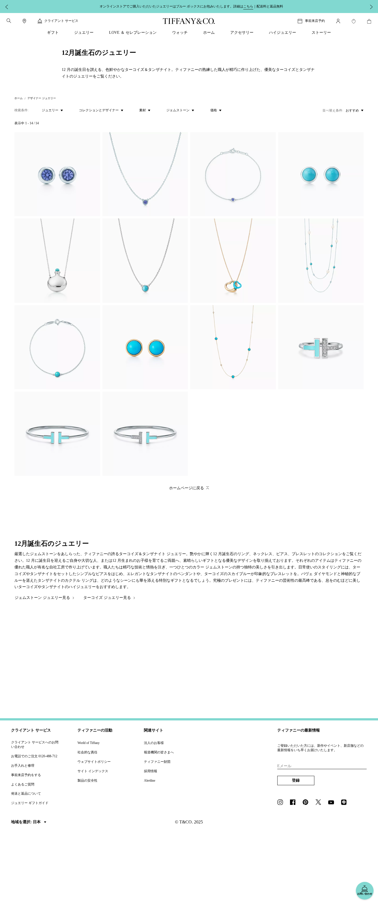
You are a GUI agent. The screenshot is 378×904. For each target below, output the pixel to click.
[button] (9, 21)
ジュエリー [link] (84, 32)
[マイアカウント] (338, 21)
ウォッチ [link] (180, 32)
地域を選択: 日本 (26, 822)
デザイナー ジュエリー (41, 98)
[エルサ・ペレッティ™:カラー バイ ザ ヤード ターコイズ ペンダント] (145, 260)
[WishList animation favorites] (353, 21)
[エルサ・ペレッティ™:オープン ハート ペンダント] (233, 260)
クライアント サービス (31, 730)
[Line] (345, 802)
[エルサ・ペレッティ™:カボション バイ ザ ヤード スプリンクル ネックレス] (321, 260)
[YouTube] (332, 802)
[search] (9, 21)
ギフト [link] (53, 32)
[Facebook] (294, 802)
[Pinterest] (307, 802)
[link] (24, 21)
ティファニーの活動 (94, 730)
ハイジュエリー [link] (282, 32)
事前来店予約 (315, 21)
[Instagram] (281, 802)
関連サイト (153, 730)
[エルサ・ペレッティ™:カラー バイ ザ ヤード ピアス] (145, 347)
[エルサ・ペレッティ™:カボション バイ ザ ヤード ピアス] (321, 174)
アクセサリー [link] (241, 32)
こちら (248, 6)
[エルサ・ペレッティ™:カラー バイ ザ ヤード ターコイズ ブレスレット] (57, 347)
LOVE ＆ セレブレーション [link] (133, 32)
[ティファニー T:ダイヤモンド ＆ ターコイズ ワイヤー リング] (321, 347)
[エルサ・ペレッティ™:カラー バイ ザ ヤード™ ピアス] (57, 174)
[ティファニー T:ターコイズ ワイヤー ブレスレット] (57, 434)
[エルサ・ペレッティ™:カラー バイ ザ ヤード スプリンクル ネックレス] (233, 347)
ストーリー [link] (321, 32)
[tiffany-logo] (188, 21)
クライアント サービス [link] (61, 21)
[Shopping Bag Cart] (369, 21)
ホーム (18, 98)
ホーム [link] (209, 32)
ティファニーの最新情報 (298, 730)
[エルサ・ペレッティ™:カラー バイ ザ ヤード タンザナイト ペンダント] (145, 174)
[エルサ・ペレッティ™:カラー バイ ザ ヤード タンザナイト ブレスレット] (233, 174)
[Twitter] (319, 802)
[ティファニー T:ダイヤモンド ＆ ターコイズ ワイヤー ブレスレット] (145, 434)
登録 (296, 780)
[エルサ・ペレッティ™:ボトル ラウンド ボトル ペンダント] (57, 260)
